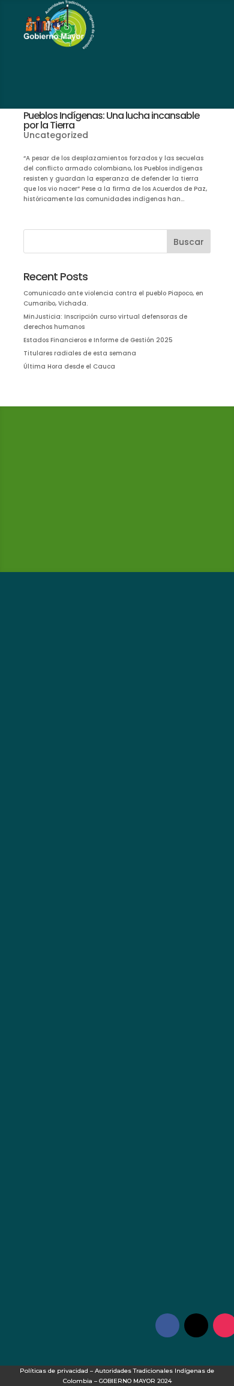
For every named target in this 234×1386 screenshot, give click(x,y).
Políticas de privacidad (54, 1371)
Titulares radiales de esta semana (79, 353)
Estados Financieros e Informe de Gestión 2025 (98, 340)
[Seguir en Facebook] (167, 1325)
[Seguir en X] (196, 1325)
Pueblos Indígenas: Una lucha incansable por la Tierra (111, 120)
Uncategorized (55, 135)
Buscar (188, 242)
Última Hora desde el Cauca (69, 366)
